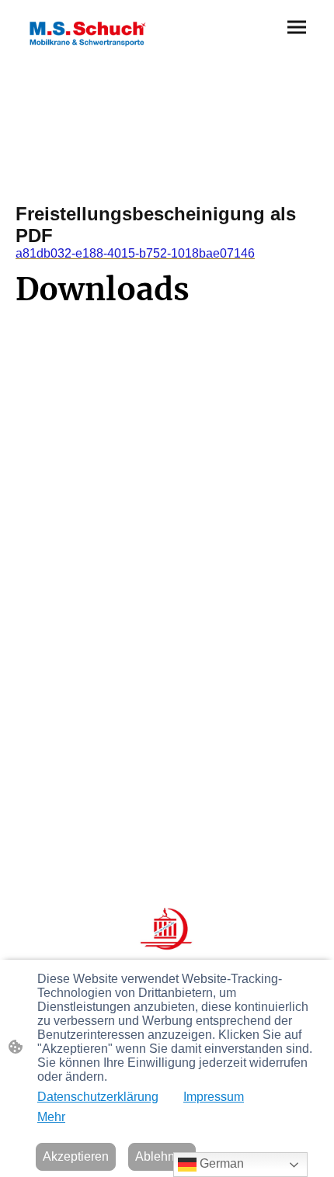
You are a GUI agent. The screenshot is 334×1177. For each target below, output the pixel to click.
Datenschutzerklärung (97, 1096)
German (220, 1163)
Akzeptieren (76, 1156)
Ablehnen (162, 1156)
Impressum (213, 1096)
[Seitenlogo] (90, 31)
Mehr (51, 1116)
